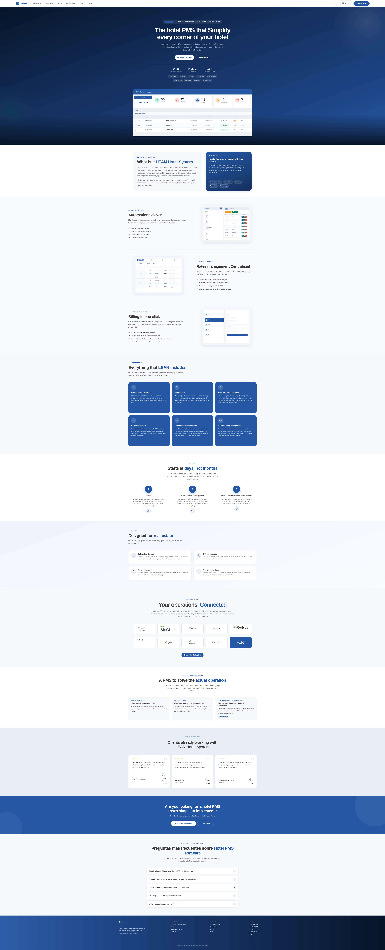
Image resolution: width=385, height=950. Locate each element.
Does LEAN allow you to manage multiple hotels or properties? (173, 879)
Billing (192, 76)
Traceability (178, 80)
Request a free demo (184, 57)
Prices (60, 3)
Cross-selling (212, 76)
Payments (201, 76)
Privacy (252, 929)
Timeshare (208, 80)
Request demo (254, 924)
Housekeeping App (176, 929)
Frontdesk (174, 931)
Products (36, 3)
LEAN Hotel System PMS (178, 924)
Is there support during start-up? (161, 904)
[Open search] (336, 3)
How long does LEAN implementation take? (165, 896)
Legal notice (253, 931)
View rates (205, 823)
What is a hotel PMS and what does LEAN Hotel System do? (171, 871)
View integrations (223, 716)
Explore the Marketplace (192, 655)
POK (172, 927)
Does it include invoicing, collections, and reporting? (169, 887)
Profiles (188, 80)
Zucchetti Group (71, 3)
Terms (252, 934)
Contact (90, 3)
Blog (82, 3)
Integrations (49, 3)
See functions (203, 57)
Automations (173, 76)
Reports (197, 80)
